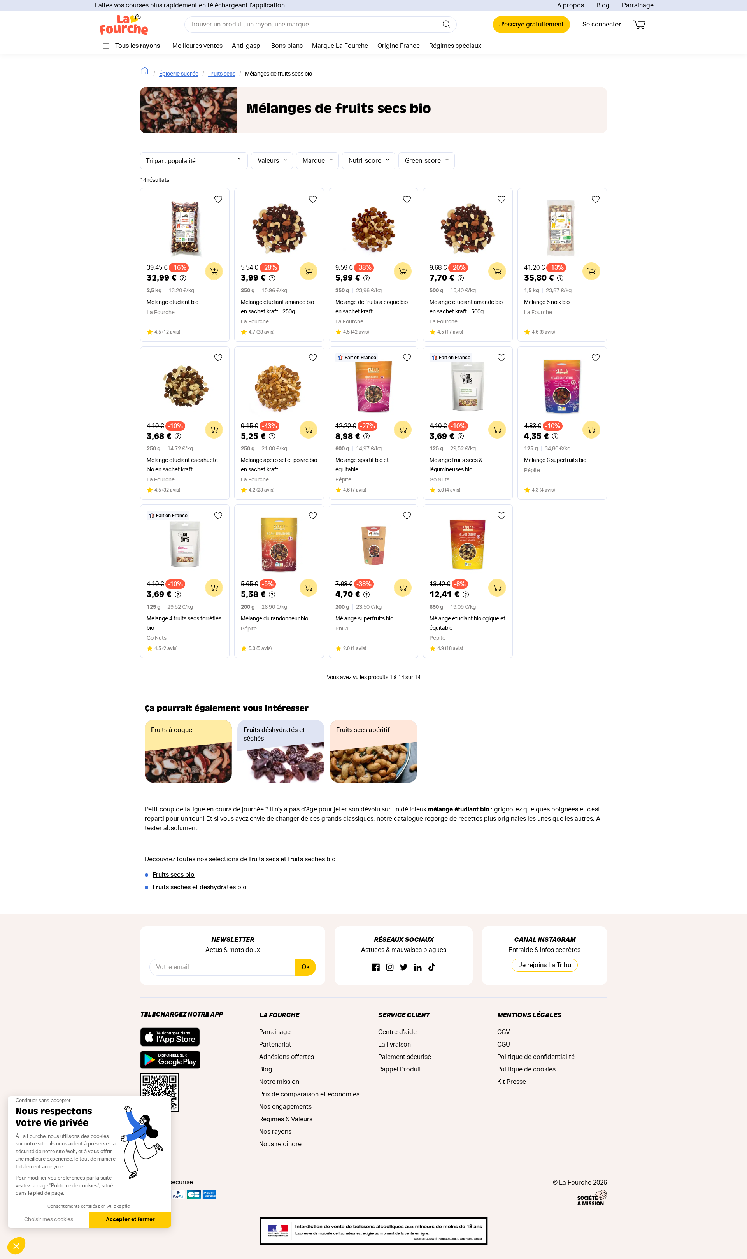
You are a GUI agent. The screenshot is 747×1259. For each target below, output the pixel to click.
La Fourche (279, 1014)
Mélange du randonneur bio (274, 619)
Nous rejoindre (280, 1144)
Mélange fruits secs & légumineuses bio (456, 465)
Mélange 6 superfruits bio (555, 460)
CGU (503, 1044)
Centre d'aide (397, 1032)
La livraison (394, 1044)
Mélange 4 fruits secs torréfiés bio (184, 623)
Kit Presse (511, 1082)
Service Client (404, 1014)
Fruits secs (221, 74)
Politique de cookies (526, 1069)
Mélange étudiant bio (172, 302)
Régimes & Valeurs (285, 1119)
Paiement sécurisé (404, 1057)
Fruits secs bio (174, 875)
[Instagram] (390, 967)
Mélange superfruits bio (364, 619)
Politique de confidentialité (536, 1057)
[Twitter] (404, 967)
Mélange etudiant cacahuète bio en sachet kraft (182, 465)
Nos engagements (285, 1107)
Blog (603, 5)
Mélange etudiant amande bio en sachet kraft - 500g (466, 307)
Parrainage (638, 5)
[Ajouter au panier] (214, 271)
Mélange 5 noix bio (547, 302)
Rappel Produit (399, 1069)
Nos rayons (275, 1132)
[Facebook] (376, 967)
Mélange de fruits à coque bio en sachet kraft (371, 307)
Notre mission (279, 1082)
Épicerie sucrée (178, 74)
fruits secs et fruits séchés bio (292, 859)
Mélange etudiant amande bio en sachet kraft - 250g (277, 307)
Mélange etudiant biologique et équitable (467, 623)
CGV (503, 1032)
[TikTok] (432, 967)
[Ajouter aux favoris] (218, 199)
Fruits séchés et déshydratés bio (200, 887)
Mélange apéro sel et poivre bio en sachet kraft (279, 465)
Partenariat (275, 1044)
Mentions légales (529, 1014)
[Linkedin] (418, 967)
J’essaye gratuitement (531, 24)
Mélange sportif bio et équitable (362, 465)
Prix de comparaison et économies (309, 1094)
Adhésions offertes (286, 1057)
